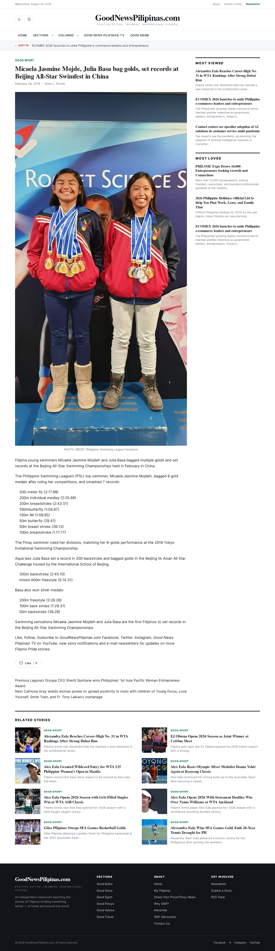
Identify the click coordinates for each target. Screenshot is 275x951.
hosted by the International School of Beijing (70, 564)
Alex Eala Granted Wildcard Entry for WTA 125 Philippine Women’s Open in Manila (82, 769)
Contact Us (162, 923)
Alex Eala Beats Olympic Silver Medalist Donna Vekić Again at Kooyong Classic (213, 769)
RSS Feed (218, 897)
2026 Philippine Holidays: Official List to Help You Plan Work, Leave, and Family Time (225, 202)
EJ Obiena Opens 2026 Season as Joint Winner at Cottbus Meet (210, 738)
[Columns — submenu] (78, 35)
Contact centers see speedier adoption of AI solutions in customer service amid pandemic (228, 129)
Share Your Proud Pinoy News (175, 897)
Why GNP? (161, 903)
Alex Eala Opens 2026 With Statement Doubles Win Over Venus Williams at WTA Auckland (211, 799)
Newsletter (253, 4)
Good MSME (139, 35)
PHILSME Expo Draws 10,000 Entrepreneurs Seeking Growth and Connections (222, 171)
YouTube (255, 942)
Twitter (126, 637)
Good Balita (105, 884)
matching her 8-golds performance (113, 542)
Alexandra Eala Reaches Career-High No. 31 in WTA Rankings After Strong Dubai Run (226, 75)
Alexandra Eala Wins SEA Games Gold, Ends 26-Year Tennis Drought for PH (213, 830)
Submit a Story (233, 4)
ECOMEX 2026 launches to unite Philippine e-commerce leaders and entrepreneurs (90, 45)
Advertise (160, 910)
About (216, 4)
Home (22, 35)
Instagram (142, 637)
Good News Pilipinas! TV (104, 35)
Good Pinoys (105, 903)
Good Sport (24, 60)
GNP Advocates (165, 917)
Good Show (105, 890)
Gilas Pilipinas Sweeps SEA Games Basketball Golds (85, 827)
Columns (66, 35)
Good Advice (105, 910)
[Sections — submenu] (52, 35)
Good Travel (105, 917)
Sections (41, 35)
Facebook (110, 637)
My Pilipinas (162, 890)
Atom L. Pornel (54, 83)
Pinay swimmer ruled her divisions (52, 542)
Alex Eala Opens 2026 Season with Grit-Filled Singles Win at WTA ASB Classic (86, 799)
